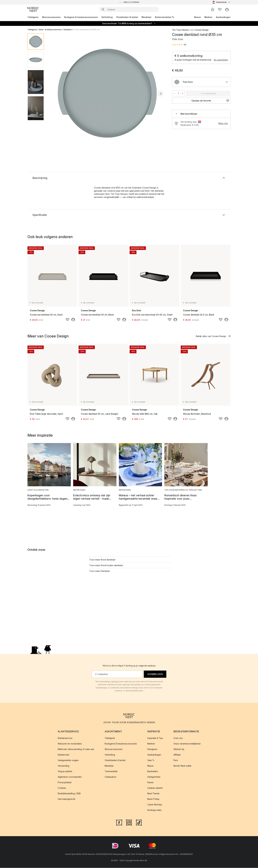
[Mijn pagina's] (212, 9)
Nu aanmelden (221, 59)
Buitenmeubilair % (164, 17)
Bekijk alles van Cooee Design (211, 336)
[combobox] (221, 2)
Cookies (62, 788)
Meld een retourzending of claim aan (76, 749)
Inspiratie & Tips (155, 738)
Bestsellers (152, 771)
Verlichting (107, 17)
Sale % (150, 760)
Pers (175, 760)
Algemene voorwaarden (70, 777)
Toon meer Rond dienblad (102, 559)
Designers (152, 749)
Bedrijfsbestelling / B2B (69, 793)
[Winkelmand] (227, 9)
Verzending (63, 766)
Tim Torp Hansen (180, 30)
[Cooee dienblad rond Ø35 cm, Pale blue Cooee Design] (107, 93)
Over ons (178, 738)
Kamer (150, 782)
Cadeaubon (110, 777)
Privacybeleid (64, 782)
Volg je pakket (65, 771)
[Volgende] (161, 94)
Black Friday (153, 799)
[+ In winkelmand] (73, 319)
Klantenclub (63, 755)
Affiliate (177, 755)
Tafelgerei (32, 17)
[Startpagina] (33, 9)
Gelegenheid (153, 777)
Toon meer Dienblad (99, 571)
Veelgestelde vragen (68, 760)
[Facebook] (119, 822)
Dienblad (68, 29)
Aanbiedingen (223, 17)
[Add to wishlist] (67, 319)
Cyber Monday (154, 804)
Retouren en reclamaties (70, 744)
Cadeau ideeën (155, 788)
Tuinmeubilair (111, 771)
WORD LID (141, 2)
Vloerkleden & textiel (127, 17)
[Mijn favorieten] (219, 9)
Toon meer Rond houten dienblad (106, 565)
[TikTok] (139, 822)
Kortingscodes (154, 810)
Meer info (223, 123)
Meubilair (146, 17)
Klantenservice (65, 738)
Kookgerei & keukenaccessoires (81, 17)
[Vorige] (54, 94)
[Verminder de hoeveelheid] (174, 93)
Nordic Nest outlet (182, 766)
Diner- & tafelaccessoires (50, 29)
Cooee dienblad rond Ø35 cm (86, 29)
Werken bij (178, 749)
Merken (208, 17)
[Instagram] (129, 822)
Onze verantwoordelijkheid (186, 744)
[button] (179, 44)
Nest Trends (153, 793)
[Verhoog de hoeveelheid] (183, 93)
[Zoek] (103, 9)
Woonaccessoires (51, 17)
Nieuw (197, 17)
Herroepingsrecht (66, 799)
